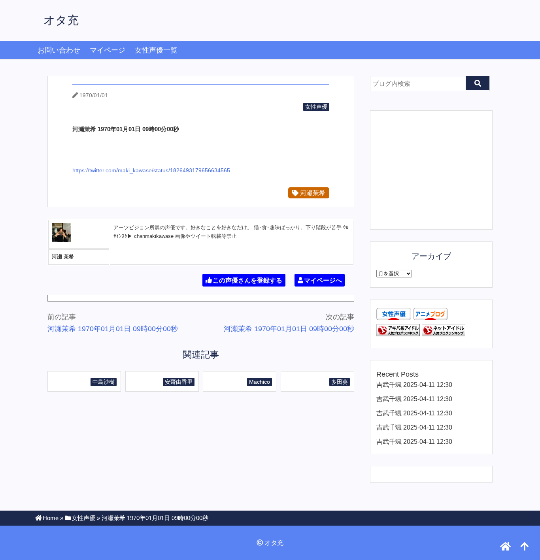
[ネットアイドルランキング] (443, 334)
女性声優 (316, 107)
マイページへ (323, 280)
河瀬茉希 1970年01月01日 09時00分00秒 (112, 329)
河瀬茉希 (311, 192)
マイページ (107, 50)
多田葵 (339, 382)
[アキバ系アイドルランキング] (398, 334)
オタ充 (61, 20)
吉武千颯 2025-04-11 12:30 (414, 384)
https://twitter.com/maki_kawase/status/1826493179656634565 (151, 170)
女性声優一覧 (156, 50)
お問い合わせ (59, 50)
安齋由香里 (179, 382)
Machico (259, 382)
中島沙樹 (104, 382)
